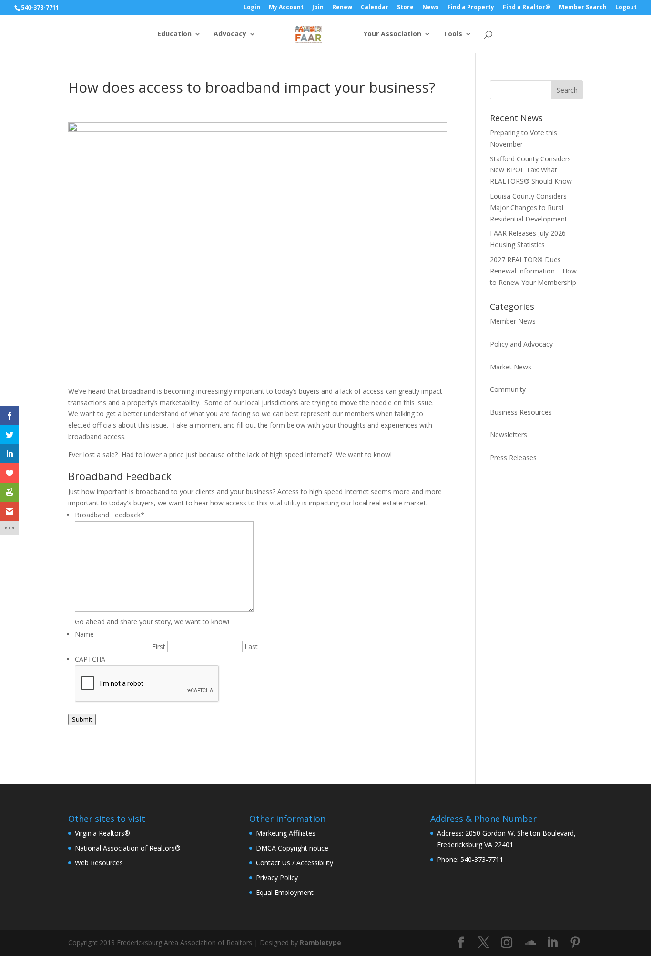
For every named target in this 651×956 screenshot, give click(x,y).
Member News (513, 321)
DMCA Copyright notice (292, 847)
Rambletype (320, 942)
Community (508, 389)
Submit (82, 719)
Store (405, 7)
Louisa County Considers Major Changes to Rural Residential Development (528, 207)
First (158, 646)
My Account (286, 7)
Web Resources (99, 862)
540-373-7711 (40, 7)
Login (252, 7)
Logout (626, 7)
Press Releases (513, 457)
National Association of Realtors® (128, 847)
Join (318, 7)
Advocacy (230, 34)
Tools (452, 34)
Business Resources (521, 412)
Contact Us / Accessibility (294, 862)
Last (251, 646)
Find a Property (471, 7)
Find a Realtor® (526, 7)
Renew (342, 7)
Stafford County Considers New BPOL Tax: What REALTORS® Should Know (531, 170)
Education (174, 34)
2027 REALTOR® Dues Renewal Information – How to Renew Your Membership (533, 271)
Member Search (583, 7)
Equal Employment (285, 892)
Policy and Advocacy (521, 343)
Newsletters (508, 434)
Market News (510, 366)
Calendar (374, 7)
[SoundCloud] (530, 943)
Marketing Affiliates (285, 833)
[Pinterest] (575, 943)
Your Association (392, 34)
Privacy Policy (277, 877)
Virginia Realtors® (102, 833)
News (430, 7)
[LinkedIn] (552, 943)
